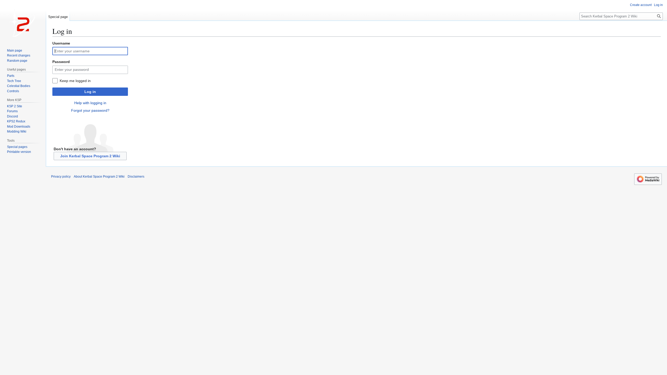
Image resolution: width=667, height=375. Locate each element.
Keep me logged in (75, 81)
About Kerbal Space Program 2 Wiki (99, 176)
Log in (90, 92)
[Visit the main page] (23, 21)
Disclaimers (136, 176)
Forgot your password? (90, 110)
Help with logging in (90, 103)
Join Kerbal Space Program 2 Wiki (90, 156)
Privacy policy (61, 176)
